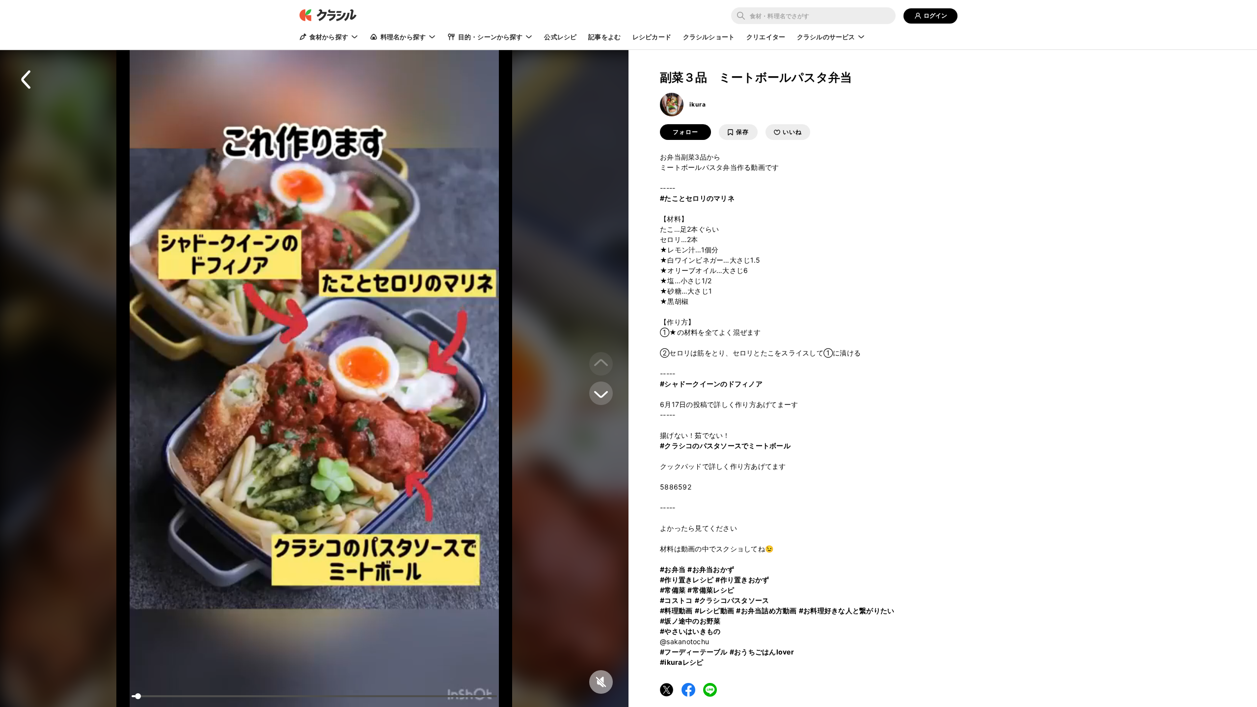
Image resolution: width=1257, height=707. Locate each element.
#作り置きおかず (742, 579)
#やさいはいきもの (690, 631)
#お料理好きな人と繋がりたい (847, 610)
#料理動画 (676, 610)
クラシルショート (709, 37)
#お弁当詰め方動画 (766, 610)
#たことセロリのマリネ (697, 198)
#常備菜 (672, 590)
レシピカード (651, 37)
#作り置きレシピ (686, 579)
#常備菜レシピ (710, 590)
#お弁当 (672, 569)
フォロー (685, 132)
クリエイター (765, 37)
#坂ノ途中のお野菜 (690, 621)
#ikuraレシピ (681, 662)
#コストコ (676, 600)
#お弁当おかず (710, 569)
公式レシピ (560, 37)
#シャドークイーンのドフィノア (711, 384)
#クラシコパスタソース (732, 600)
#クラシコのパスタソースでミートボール (725, 445)
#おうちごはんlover (762, 652)
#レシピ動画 (715, 610)
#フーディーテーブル (694, 652)
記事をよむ (604, 37)
